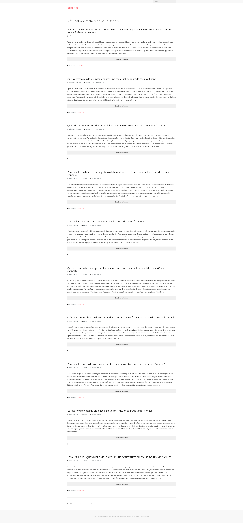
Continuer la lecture (121, 59)
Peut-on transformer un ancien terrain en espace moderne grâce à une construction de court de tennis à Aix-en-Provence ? (119, 31)
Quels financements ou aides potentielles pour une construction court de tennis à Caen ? (116, 125)
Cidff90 (73, 8)
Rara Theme (129, 516)
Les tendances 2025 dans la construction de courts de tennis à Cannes (105, 221)
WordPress (145, 516)
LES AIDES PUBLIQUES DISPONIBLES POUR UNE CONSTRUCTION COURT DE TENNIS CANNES (119, 457)
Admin (88, 36)
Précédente (70, 504)
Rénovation (80, 65)
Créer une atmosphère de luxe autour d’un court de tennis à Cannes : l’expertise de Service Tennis (121, 317)
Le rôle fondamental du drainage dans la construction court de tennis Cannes (109, 410)
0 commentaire (99, 36)
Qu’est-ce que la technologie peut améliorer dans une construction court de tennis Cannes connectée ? (116, 269)
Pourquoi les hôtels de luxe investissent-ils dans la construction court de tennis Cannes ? (116, 364)
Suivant (97, 504)
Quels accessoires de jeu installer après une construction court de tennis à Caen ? (111, 79)
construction (80, 112)
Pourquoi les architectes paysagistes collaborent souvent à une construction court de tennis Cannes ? (118, 173)
